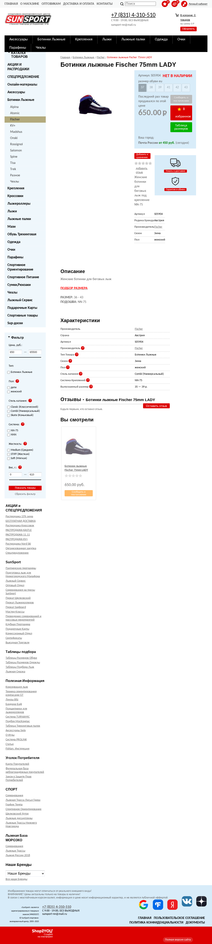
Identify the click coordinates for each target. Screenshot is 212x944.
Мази (11, 226)
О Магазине (29, 4)
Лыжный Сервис (20, 300)
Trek (13, 169)
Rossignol (16, 144)
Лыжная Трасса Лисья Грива (23, 800)
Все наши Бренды (16, 879)
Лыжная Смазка (15, 671)
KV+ (12, 125)
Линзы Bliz (12, 699)
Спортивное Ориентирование (20, 267)
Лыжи (12, 211)
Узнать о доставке (175, 171)
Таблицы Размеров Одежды (23, 662)
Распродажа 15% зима (19, 516)
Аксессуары (16, 92)
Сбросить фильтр (25, 494)
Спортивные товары (22, 315)
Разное (15, 175)
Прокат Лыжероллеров (20, 602)
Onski (14, 138)
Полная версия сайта (178, 939)
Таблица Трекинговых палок (23, 726)
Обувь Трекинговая (21, 234)
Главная (11, 4)
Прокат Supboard (16, 607)
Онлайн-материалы (22, 84)
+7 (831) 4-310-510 (133, 15)
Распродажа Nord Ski (18, 543)
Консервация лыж (17, 687)
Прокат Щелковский (18, 598)
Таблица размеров (181, 127)
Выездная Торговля (17, 642)
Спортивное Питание (23, 277)
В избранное (183, 113)
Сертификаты (14, 638)
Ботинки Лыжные (20, 100)
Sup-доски (15, 323)
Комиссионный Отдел (19, 633)
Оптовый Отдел (15, 585)
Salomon (16, 150)
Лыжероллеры (18, 203)
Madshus (16, 132)
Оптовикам (51, 4)
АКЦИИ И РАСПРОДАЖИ (18, 67)
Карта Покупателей (17, 764)
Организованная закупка (21, 548)
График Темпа (14, 804)
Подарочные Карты (22, 308)
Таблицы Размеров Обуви (21, 658)
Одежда (13, 242)
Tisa (13, 163)
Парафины (15, 257)
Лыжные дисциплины (19, 818)
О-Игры (10, 735)
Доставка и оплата (78, 4)
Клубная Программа (18, 624)
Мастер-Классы (15, 611)
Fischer (15, 119)
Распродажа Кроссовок (20, 525)
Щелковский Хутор (17, 813)
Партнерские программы (21, 568)
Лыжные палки (19, 219)
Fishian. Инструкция (17, 748)
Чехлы (14, 181)
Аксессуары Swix (16, 730)
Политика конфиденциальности (156, 922)
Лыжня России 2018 (18, 855)
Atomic (15, 113)
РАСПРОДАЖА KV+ (17, 539)
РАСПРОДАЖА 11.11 (18, 534)
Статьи (10, 744)
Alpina (14, 107)
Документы (195, 922)
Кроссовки (15, 196)
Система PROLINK (16, 739)
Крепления (15, 188)
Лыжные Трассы (15, 850)
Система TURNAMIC (18, 716)
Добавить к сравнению (142, 156)
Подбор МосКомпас (18, 721)
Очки (11, 249)
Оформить (188, 28)
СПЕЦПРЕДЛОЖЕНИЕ (23, 77)
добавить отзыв (141, 170)
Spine (13, 156)
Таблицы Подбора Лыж (20, 667)
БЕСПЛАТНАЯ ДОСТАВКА (21, 521)
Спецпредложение (17, 553)
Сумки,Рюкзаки (19, 285)
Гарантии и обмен (175, 189)
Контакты (105, 4)
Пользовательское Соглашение (179, 918)
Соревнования (14, 795)
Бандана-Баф (14, 704)
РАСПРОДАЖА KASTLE (19, 530)
